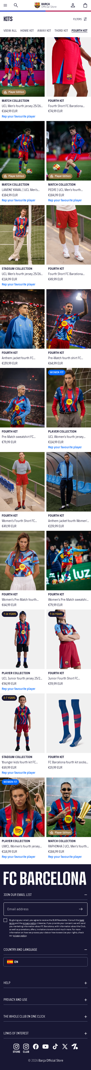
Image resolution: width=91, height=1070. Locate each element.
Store (16, 1051)
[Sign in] (73, 5)
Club (26, 1051)
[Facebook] (35, 1046)
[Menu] (5, 5)
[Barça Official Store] (45, 5)
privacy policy (29, 923)
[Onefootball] (74, 1046)
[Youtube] (45, 1046)
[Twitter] (64, 1046)
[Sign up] (80, 909)
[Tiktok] (55, 1046)
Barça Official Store (50, 1060)
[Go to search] (16, 5)
